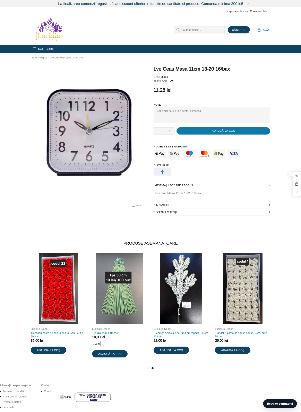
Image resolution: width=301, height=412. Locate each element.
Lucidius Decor (50, 30)
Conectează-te (258, 11)
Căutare (239, 29)
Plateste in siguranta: (171, 146)
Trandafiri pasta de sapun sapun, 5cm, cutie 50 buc (57, 334)
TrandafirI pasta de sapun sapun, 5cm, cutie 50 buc (241, 334)
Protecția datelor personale (12, 404)
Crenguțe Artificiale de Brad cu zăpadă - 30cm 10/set (181, 334)
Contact (48, 391)
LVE (171, 81)
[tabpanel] (181, 307)
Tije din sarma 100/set (105, 332)
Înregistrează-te (235, 11)
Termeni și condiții (13, 391)
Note (157, 104)
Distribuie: (162, 165)
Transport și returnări (15, 396)
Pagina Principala (39, 58)
